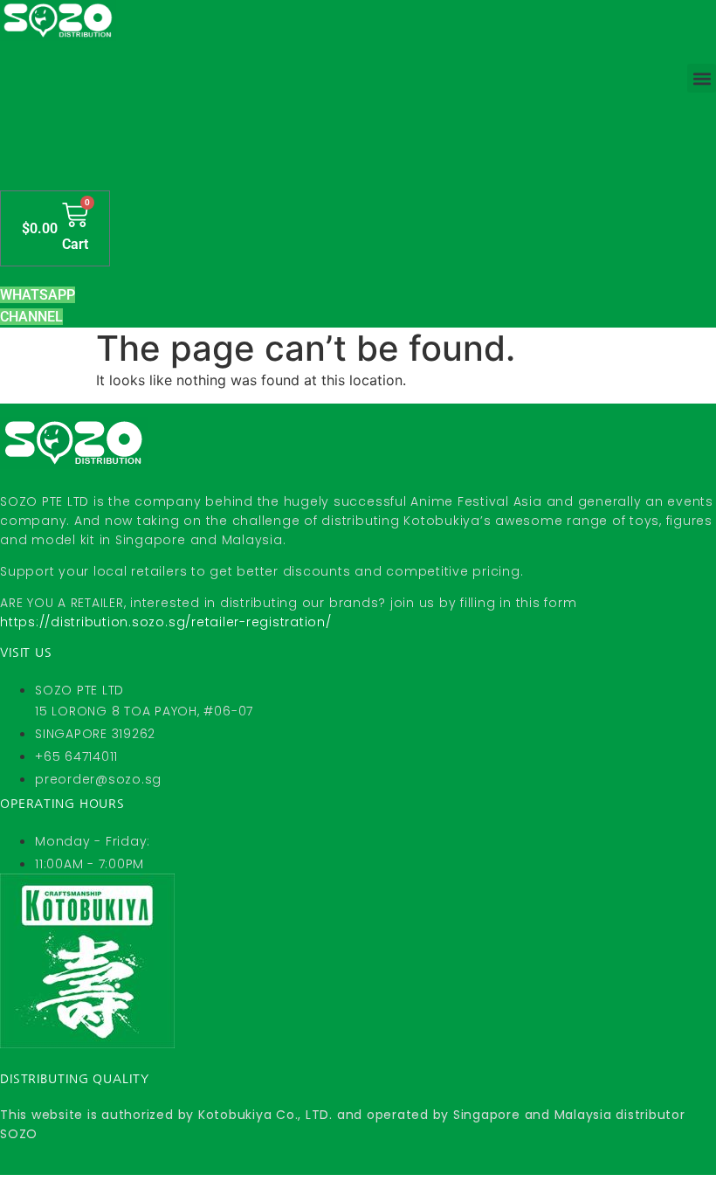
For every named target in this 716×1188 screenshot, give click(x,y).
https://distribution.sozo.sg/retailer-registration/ (166, 622)
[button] (701, 78)
